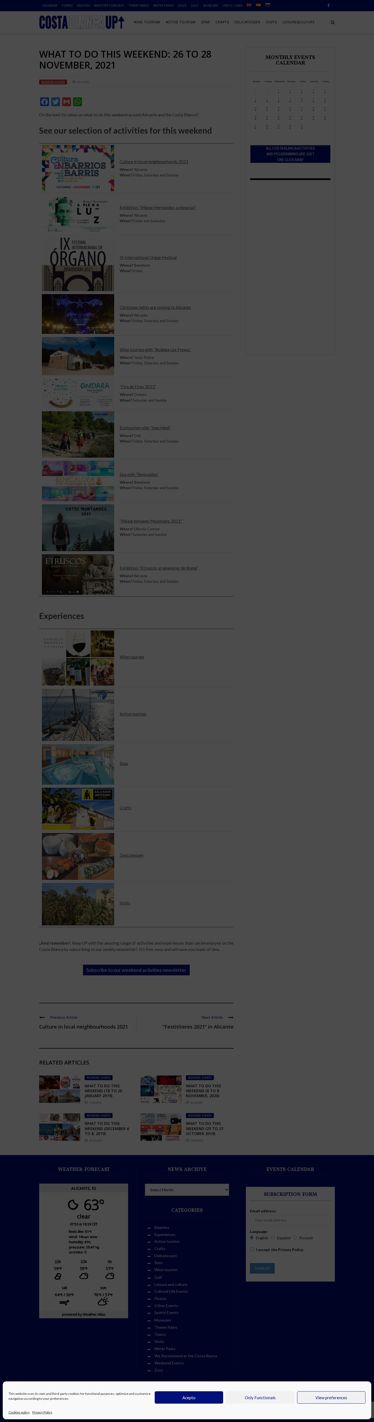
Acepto (188, 1397)
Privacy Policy (42, 1412)
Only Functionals (260, 1397)
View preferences (331, 1397)
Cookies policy (19, 1412)
